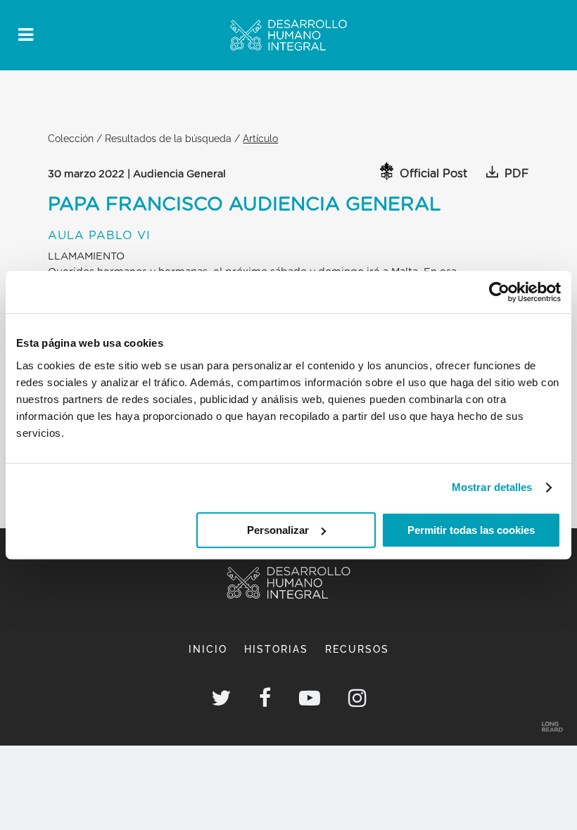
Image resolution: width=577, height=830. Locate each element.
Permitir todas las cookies (471, 530)
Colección (71, 138)
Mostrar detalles (492, 487)
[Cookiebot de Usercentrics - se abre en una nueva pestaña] (499, 291)
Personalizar (278, 530)
